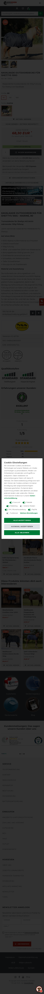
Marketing (13, 506)
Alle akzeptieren (22, 520)
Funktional (14, 513)
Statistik (29, 502)
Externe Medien (29, 506)
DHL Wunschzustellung (17, 509)
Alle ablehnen (22, 533)
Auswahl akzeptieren (22, 526)
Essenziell (16, 502)
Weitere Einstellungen (29, 513)
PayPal (34, 509)
